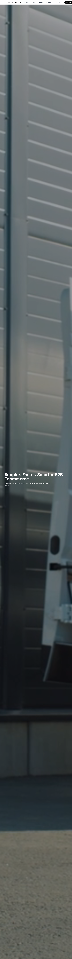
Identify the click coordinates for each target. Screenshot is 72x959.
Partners (41, 2)
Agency (58, 2)
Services (26, 2)
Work (34, 2)
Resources (48, 2)
